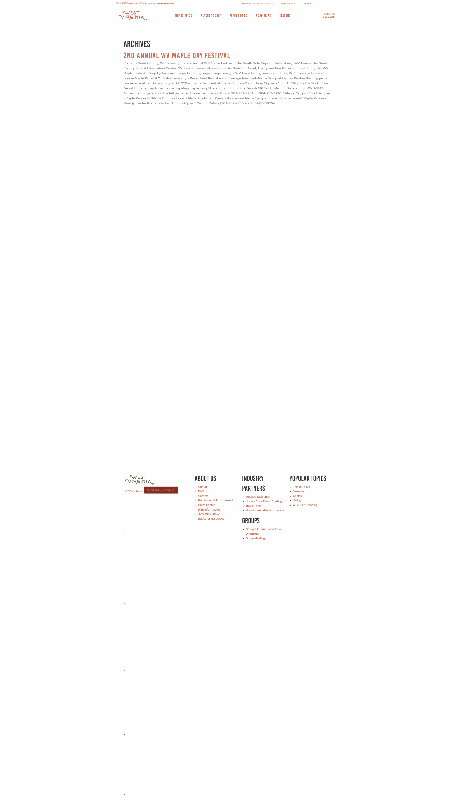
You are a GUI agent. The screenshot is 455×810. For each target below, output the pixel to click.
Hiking (297, 500)
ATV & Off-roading (305, 505)
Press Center (206, 505)
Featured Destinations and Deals (258, 3)
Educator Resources (211, 518)
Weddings (252, 533)
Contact (203, 487)
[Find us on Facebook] (158, 532)
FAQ (201, 491)
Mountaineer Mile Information (265, 510)
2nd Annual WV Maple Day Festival (177, 55)
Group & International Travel (264, 529)
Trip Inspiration (288, 3)
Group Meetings (256, 538)
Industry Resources (258, 496)
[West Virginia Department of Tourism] (132, 15)
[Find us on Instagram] (158, 603)
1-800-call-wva (133, 491)
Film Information (209, 509)
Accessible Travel (209, 514)
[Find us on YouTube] (158, 794)
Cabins (297, 496)
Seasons (298, 491)
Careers (203, 496)
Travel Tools (253, 506)
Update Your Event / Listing (264, 501)
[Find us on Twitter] (158, 670)
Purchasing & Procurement (215, 500)
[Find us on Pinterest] (158, 734)
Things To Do (301, 487)
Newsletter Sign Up (161, 490)
